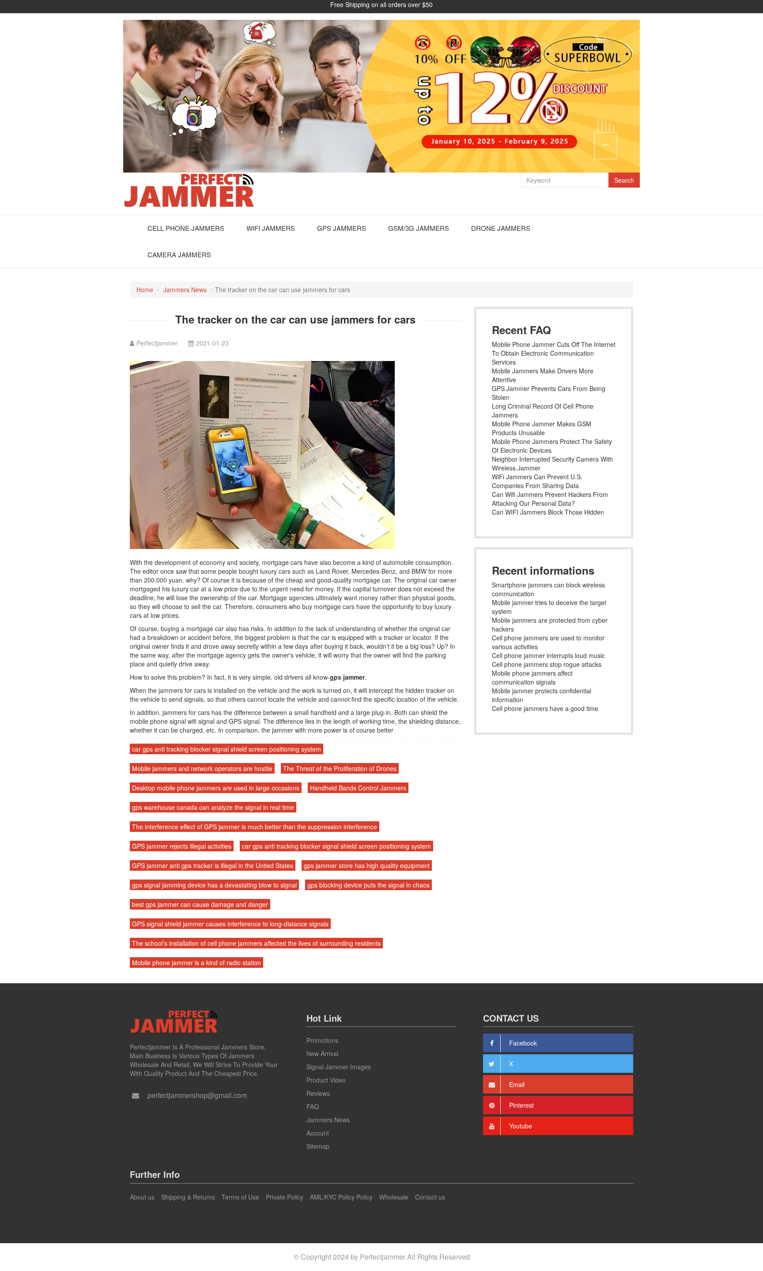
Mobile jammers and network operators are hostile (202, 768)
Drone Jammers (500, 228)
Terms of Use (240, 1196)
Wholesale (393, 1196)
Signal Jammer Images (338, 1066)
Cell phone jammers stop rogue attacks (546, 664)
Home (144, 289)
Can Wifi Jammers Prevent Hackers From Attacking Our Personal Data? (550, 499)
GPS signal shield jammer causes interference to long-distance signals (230, 923)
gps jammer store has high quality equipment (367, 865)
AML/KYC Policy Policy (341, 1196)
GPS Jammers (341, 228)
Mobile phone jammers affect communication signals (532, 677)
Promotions (322, 1040)
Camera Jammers (179, 254)
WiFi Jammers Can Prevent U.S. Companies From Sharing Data (537, 481)
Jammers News (185, 289)
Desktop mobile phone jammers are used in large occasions (215, 787)
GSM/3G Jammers (418, 228)
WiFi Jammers (270, 228)
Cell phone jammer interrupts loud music (548, 655)
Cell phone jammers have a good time (545, 708)
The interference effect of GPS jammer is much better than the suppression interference (254, 826)
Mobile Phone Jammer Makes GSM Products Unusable (541, 428)
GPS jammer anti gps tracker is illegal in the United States (212, 865)
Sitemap (317, 1146)
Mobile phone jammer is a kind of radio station (196, 962)
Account (317, 1132)
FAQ (312, 1106)
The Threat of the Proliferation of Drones (340, 768)
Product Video (326, 1079)
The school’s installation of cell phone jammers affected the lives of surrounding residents (256, 943)
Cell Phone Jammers (185, 228)
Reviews (318, 1093)
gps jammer (347, 677)
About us (142, 1196)
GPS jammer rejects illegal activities (181, 846)
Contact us (430, 1196)
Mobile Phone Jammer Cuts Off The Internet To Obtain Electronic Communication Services (554, 353)
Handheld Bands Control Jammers (358, 787)
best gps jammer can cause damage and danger (200, 904)
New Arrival (322, 1053)
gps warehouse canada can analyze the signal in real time (213, 807)
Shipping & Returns (188, 1196)
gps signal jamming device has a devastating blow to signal (214, 884)
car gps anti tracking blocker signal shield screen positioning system (226, 749)
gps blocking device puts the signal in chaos (368, 884)
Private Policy (284, 1196)
